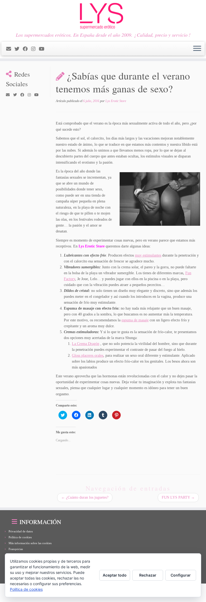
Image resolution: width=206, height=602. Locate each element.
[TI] (49, 49)
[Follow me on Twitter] (18, 49)
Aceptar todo (115, 575)
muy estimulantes (148, 255)
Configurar (181, 575)
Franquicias (16, 549)
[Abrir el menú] (197, 49)
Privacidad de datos (21, 531)
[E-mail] (10, 49)
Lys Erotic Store (115, 101)
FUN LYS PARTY (178, 497)
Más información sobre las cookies (30, 543)
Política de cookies (20, 537)
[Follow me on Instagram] (35, 49)
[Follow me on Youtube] (43, 49)
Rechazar (147, 575)
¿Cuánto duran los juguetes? (84, 497)
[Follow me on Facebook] (27, 49)
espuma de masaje (135, 320)
